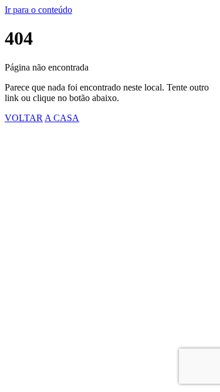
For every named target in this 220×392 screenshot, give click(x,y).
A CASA (62, 118)
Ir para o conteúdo (38, 10)
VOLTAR (24, 118)
